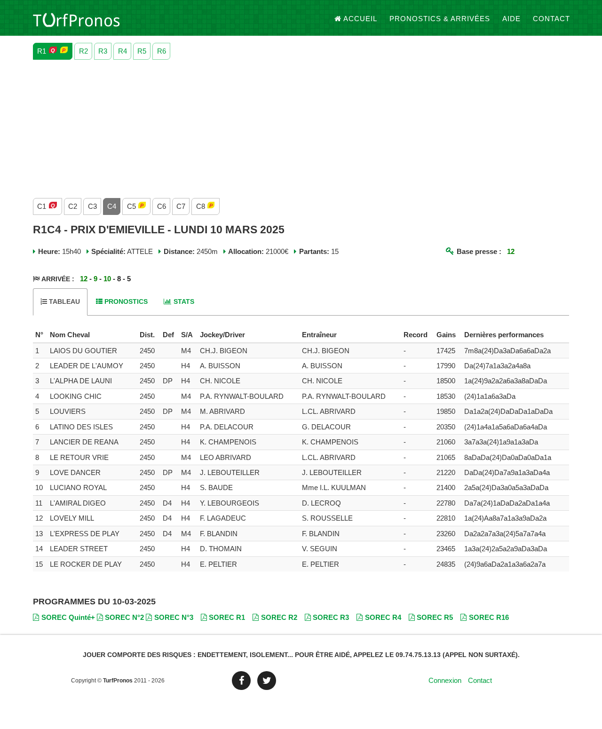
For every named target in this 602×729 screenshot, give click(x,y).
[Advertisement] (301, 126)
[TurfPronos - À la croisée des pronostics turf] (76, 19)
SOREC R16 (489, 617)
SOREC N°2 (124, 617)
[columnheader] (40, 334)
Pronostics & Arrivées (439, 19)
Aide (511, 19)
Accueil (360, 19)
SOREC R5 (435, 617)
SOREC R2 (279, 617)
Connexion (444, 680)
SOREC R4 (383, 617)
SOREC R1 (227, 617)
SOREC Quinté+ (68, 617)
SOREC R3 (331, 617)
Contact (551, 19)
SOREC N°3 (173, 617)
